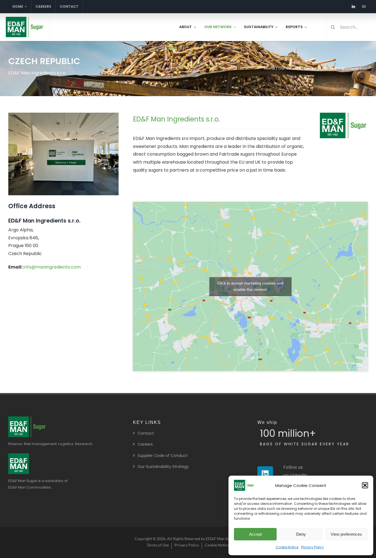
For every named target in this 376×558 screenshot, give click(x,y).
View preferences (346, 534)
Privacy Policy (312, 547)
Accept (255, 534)
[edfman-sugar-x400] (25, 19)
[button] (365, 485)
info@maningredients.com (52, 267)
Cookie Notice (287, 547)
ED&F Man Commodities (29, 487)
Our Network (289, 68)
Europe (310, 68)
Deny (301, 534)
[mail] (364, 6)
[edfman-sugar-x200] (27, 418)
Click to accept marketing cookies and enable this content (250, 286)
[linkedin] (353, 6)
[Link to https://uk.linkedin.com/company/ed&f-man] (265, 474)
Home (269, 68)
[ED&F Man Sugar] (18, 455)
